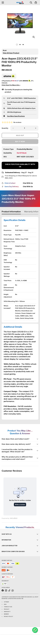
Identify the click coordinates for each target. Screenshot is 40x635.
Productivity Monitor (25, 149)
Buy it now (20, 141)
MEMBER (6, 614)
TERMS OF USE (8, 606)
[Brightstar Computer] (20, 2)
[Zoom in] (33, 37)
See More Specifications (16, 116)
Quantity (5, 128)
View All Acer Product (11, 53)
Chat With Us (28, 183)
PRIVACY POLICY (8, 616)
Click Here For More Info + (11, 85)
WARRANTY (7, 611)
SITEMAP (6, 601)
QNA (5, 604)
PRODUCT (6, 609)
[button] (35, 2)
